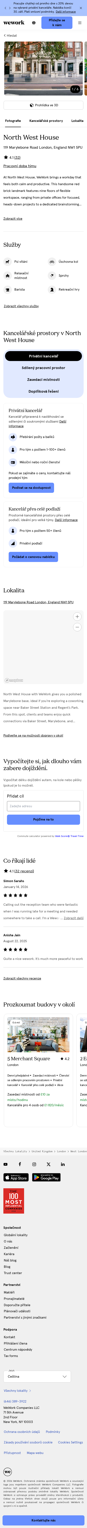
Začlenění (11, 1247)
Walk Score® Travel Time (69, 836)
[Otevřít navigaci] (80, 23)
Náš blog (10, 1260)
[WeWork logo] (13, 22)
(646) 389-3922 (15, 1401)
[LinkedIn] (63, 1164)
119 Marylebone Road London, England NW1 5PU (38, 602)
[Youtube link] (5, 1164)
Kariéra (9, 1254)
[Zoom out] (77, 627)
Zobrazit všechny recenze (22, 978)
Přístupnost (12, 1453)
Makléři (9, 1292)
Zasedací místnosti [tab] (43, 379)
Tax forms (11, 1356)
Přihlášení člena (15, 1343)
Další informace (66, 11)
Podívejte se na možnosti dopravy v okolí (33, 735)
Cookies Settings (70, 1442)
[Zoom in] (77, 616)
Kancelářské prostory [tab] (46, 121)
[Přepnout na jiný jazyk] (34, 23)
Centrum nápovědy (18, 1349)
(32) (17, 158)
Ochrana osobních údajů (22, 1432)
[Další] (10, 8)
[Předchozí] (5, 8)
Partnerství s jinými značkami (25, 1317)
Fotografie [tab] (13, 121)
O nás (8, 1241)
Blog (7, 1266)
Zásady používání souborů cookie (28, 1442)
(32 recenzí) (24, 871)
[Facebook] (20, 1164)
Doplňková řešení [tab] (44, 391)
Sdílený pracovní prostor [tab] (43, 367)
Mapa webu (35, 1453)
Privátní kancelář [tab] (43, 356)
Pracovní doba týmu (19, 166)
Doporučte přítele (17, 1305)
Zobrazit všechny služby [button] (21, 306)
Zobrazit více (12, 218)
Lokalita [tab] (77, 121)
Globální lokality (15, 1235)
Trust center (13, 1273)
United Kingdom (42, 1151)
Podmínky (53, 1432)
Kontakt (9, 1337)
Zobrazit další (74, 918)
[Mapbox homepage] (14, 680)
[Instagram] (34, 1164)
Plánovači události (17, 1311)
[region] (43, 647)
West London (79, 1151)
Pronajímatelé (14, 1298)
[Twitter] (48, 1164)
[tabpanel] (43, 78)
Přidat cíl (15, 796)
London (61, 1151)
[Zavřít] (81, 8)
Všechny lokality (15, 1151)
